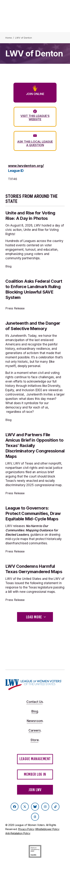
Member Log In (35, 774)
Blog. (35, 711)
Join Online (35, 94)
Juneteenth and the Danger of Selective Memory (32, 326)
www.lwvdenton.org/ (26, 166)
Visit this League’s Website (35, 117)
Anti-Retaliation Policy (17, 833)
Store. (35, 740)
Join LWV (35, 790)
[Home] (33, 684)
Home (8, 37)
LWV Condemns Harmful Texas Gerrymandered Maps (33, 569)
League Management (35, 759)
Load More (34, 617)
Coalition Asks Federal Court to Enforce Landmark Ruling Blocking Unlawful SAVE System (33, 289)
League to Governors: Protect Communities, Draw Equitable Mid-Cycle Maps (33, 513)
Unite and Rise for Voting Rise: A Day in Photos (30, 215)
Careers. (35, 730)
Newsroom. (35, 721)
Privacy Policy (26, 829)
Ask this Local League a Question (35, 143)
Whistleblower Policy (47, 829)
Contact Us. (35, 702)
